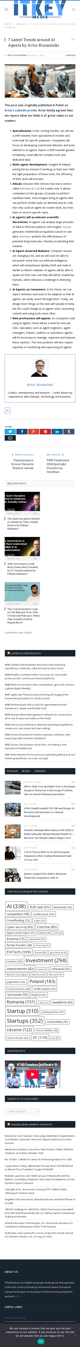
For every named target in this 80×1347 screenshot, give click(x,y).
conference (43, 914)
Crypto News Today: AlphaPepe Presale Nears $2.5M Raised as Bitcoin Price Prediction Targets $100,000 (39, 1167)
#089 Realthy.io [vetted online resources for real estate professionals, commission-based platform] (36, 676)
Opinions (70, 55)
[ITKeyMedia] (40, 8)
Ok (41, 1341)
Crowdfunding (18, 920)
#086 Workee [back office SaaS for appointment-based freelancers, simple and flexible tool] (36, 706)
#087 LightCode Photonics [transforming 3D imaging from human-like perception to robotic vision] (36, 696)
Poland (42, 981)
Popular (12, 771)
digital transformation (20, 932)
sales (44, 1002)
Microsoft (55, 974)
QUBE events (44, 989)
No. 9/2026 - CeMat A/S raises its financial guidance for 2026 (38, 1159)
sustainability (57, 1021)
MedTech (38, 974)
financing (42, 945)
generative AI (58, 952)
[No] (75, 1335)
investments (20, 968)
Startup (23, 1010)
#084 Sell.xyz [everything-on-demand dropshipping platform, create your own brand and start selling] (39, 726)
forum (40, 952)
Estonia (16, 939)
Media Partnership (15, 1317)
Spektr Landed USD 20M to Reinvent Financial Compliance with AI (45, 875)
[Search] (73, 9)
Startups (25, 1020)
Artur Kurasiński (17, 55)
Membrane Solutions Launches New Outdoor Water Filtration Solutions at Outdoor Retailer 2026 (39, 1151)
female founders (19, 945)
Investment (45, 960)
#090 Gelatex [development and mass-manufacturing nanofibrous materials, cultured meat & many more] (35, 666)
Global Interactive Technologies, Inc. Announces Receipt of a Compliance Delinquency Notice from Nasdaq (39, 1224)
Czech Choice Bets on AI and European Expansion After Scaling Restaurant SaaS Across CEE (47, 855)
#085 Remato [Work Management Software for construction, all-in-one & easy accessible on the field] (38, 716)
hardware (14, 961)
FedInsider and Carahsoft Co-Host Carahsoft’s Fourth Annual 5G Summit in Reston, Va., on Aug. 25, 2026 (39, 1234)
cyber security (20, 927)
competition (18, 914)
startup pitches (53, 1012)
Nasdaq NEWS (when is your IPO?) (31, 1124)
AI (7, 410)
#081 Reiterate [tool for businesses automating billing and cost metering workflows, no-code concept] (40, 756)
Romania (21, 1002)
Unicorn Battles (46, 1030)
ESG (58, 932)
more (19, 1296)
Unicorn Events (17, 1038)
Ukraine (19, 1029)
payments (16, 982)
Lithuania (60, 969)
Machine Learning (17, 974)
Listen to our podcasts (26, 653)
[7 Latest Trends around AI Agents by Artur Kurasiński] (40, 81)
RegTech (38, 994)
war (55, 1038)
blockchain (63, 907)
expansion (37, 939)
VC (40, 1037)
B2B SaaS (39, 907)
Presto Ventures (18, 989)
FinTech (19, 951)
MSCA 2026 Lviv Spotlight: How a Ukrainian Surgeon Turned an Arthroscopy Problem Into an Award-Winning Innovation (49, 790)
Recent (26, 771)
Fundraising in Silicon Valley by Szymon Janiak (22, 464)
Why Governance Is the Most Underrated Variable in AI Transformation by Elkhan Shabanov (22, 569)
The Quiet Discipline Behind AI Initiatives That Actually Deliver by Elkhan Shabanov (23, 523)
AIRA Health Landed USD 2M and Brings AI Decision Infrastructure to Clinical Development (49, 812)
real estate (17, 995)
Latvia (42, 969)
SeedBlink (62, 1002)
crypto (39, 920)
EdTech (45, 932)
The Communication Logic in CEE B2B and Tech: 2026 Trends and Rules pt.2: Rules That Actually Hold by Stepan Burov (23, 615)
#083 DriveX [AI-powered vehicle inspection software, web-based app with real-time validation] (38, 736)
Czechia (47, 926)
